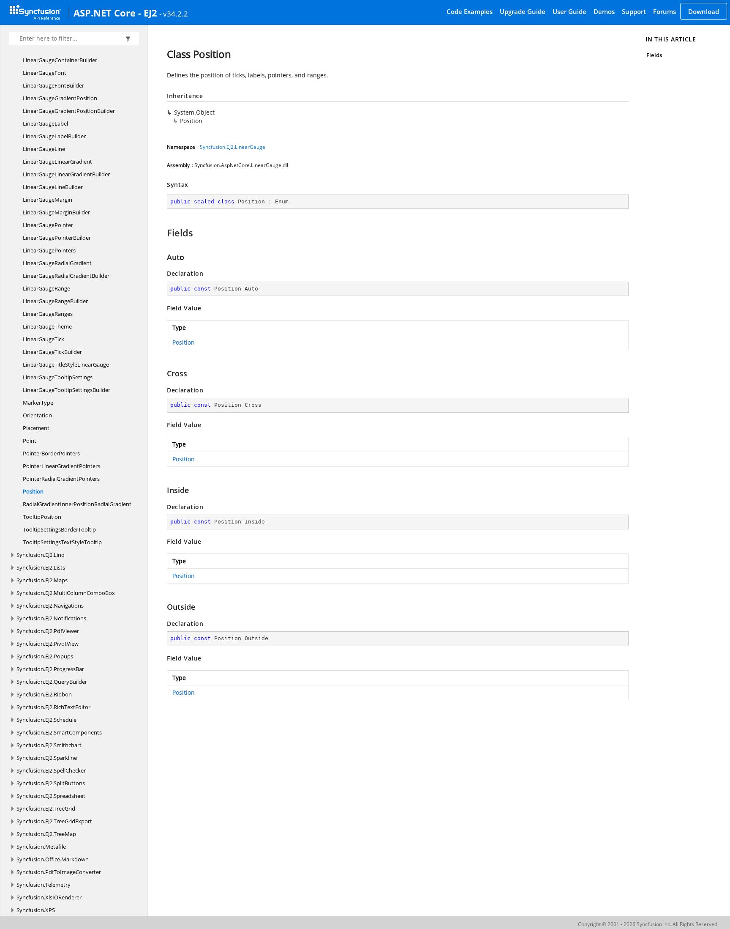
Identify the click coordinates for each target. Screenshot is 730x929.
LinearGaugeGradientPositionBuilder (69, 111)
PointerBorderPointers (51, 453)
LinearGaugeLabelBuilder (54, 136)
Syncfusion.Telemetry (43, 884)
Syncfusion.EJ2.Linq (40, 555)
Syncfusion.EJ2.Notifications (51, 618)
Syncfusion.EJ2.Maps (42, 580)
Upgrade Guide (522, 11)
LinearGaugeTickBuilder (52, 352)
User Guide (569, 11)
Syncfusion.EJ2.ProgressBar (50, 669)
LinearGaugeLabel (45, 123)
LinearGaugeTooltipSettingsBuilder (66, 390)
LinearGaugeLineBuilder (53, 187)
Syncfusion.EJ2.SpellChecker (51, 770)
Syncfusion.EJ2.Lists (40, 567)
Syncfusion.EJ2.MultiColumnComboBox (65, 593)
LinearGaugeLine (44, 149)
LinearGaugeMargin (47, 199)
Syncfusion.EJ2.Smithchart (49, 745)
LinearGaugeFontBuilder (53, 85)
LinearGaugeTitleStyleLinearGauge (66, 364)
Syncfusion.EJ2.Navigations (50, 605)
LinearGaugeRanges (48, 314)
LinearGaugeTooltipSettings (58, 377)
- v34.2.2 (173, 13)
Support (634, 11)
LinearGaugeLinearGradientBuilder (66, 174)
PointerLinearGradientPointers (61, 466)
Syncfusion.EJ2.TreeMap (46, 834)
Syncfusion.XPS (35, 910)
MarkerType (38, 402)
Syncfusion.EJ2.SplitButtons (50, 783)
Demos (604, 11)
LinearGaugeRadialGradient (57, 263)
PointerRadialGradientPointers (61, 478)
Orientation (37, 415)
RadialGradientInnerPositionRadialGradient (77, 504)
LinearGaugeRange (46, 288)
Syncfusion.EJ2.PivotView (47, 643)
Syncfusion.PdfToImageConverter (58, 872)
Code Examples (470, 11)
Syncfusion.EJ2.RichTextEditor (53, 707)
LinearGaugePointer (48, 225)
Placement (36, 428)
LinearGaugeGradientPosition (60, 98)
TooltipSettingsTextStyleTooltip (62, 542)
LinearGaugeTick (43, 339)
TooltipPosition (42, 517)
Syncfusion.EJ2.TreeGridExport (54, 821)
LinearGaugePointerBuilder (57, 237)
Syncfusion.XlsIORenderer (49, 897)
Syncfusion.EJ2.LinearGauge (232, 147)
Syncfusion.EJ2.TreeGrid (45, 808)
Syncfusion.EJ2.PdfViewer (47, 631)
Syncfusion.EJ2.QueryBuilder (51, 681)
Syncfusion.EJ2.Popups (44, 656)
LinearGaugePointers (49, 250)
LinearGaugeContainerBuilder (60, 60)
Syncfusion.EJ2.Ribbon (44, 694)
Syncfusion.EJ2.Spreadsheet (50, 796)
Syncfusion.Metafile (41, 846)
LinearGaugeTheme (47, 326)
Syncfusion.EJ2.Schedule (46, 719)
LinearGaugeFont (44, 73)
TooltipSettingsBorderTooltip (59, 529)
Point (29, 440)
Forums (664, 11)
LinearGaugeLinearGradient (57, 161)
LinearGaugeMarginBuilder (56, 212)
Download (703, 11)
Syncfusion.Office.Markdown (52, 859)
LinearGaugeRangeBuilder (55, 301)
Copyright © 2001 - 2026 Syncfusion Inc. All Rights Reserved (647, 924)
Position (33, 491)
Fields (654, 55)
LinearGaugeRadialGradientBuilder (66, 276)
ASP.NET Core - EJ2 (115, 12)
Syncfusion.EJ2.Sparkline (46, 758)
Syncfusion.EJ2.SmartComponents (59, 732)
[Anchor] (163, 232)
